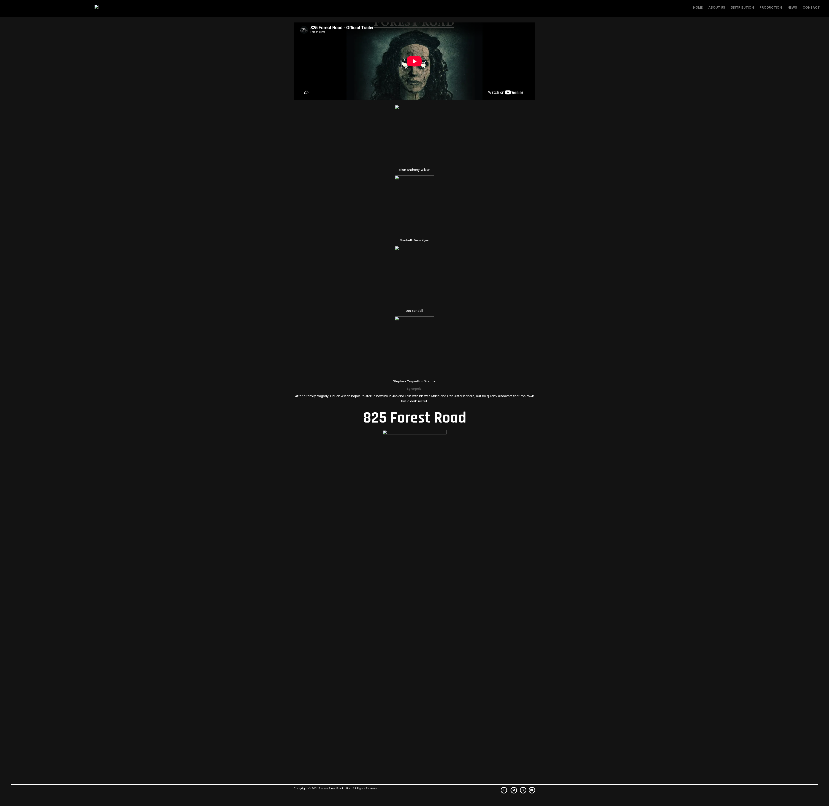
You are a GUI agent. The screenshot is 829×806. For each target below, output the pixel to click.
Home (698, 7)
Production (770, 7)
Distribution (742, 7)
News (792, 7)
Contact (811, 7)
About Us (716, 7)
